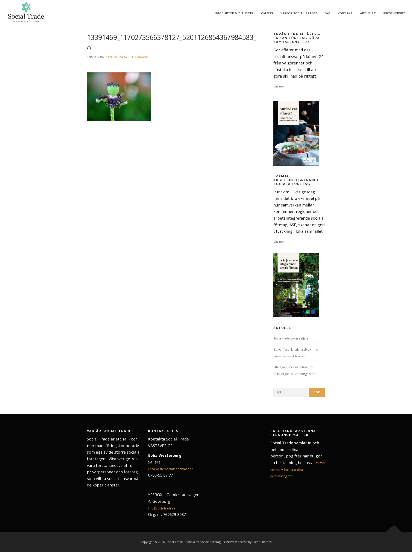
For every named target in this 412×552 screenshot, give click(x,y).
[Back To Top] (393, 531)
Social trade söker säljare (290, 338)
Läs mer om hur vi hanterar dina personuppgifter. (297, 469)
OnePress (231, 542)
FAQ (328, 13)
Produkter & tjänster (234, 13)
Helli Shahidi (139, 57)
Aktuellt (368, 13)
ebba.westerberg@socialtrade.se (170, 469)
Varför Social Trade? (298, 13)
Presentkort (394, 13)
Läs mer (279, 86)
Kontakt (345, 13)
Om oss (267, 13)
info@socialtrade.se (161, 508)
